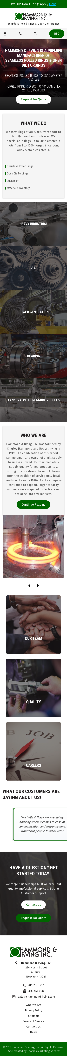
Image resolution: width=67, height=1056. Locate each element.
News (33, 1032)
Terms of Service (33, 1021)
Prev (29, 585)
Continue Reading (34, 504)
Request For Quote (33, 99)
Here (52, 4)
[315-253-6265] (20, 33)
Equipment (13, 180)
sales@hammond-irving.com (36, 996)
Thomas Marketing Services (43, 1051)
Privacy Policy (33, 1010)
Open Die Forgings (17, 173)
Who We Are (33, 1005)
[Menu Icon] (4, 33)
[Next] (38, 585)
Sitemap (33, 1015)
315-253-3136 (36, 991)
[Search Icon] (35, 33)
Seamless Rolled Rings (20, 166)
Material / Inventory (18, 188)
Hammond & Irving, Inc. (26, 1047)
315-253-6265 (36, 985)
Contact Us (33, 904)
